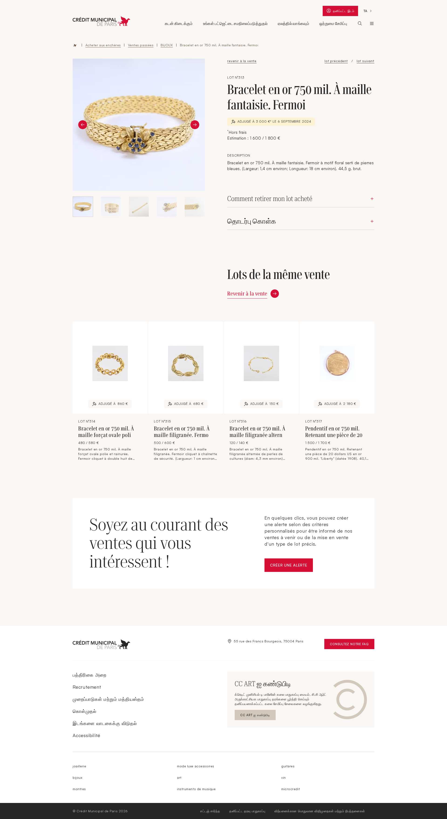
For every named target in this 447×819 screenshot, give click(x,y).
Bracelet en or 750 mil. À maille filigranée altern (257, 431)
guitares (288, 766)
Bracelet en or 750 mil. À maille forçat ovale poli (106, 431)
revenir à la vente (242, 61)
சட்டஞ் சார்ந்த (210, 811)
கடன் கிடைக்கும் (179, 23)
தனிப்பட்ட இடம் (345, 12)
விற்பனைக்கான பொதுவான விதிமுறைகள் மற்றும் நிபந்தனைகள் (319, 811)
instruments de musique (196, 789)
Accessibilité (86, 735)
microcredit (290, 789)
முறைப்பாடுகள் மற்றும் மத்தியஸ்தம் (108, 699)
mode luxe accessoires (195, 766)
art (179, 777)
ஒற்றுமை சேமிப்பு (333, 23)
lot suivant (365, 61)
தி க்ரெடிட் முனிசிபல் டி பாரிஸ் (371, 23)
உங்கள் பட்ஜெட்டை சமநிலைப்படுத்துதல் (235, 23)
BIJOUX (167, 45)
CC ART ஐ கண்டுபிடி (256, 716)
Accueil (75, 45)
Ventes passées (141, 45)
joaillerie (79, 766)
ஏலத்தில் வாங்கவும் (293, 23)
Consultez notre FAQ (352, 645)
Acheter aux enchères (103, 45)
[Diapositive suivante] (194, 124)
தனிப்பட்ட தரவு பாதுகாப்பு (247, 811)
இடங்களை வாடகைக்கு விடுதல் (105, 723)
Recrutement (87, 687)
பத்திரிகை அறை (89, 675)
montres (79, 789)
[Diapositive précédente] (82, 124)
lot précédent (336, 61)
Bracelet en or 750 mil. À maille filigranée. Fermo (182, 431)
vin (283, 777)
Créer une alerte (291, 566)
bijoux (77, 777)
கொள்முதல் (84, 711)
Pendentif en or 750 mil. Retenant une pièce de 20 (333, 431)
